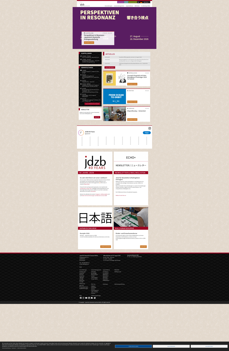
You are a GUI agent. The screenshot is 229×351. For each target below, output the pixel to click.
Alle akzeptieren (209, 346)
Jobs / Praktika (94, 291)
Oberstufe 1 (105, 277)
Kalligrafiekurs (106, 280)
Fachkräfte (93, 271)
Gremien (93, 289)
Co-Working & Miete (145, 6)
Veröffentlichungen (83, 288)
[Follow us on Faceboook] (81, 298)
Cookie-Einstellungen (96, 295)
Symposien (81, 276)
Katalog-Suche (117, 271)
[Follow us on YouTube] (86, 298)
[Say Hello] (92, 298)
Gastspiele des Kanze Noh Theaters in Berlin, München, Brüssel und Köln (90, 85)
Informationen (89, 42)
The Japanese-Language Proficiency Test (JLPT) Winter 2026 (91, 100)
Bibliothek (137, 6)
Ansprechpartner (95, 290)
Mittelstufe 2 (105, 276)
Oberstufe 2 (105, 279)
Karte (80, 267)
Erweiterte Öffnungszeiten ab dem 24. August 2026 (130, 57)
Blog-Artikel (86, 184)
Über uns (120, 2)
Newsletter (93, 191)
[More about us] (95, 298)
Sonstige (81, 281)
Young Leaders (94, 279)
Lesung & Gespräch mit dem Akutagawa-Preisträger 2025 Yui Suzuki (137, 77)
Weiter (97, 117)
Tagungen (81, 277)
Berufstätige (94, 273)
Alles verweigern (171, 346)
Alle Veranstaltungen (92, 103)
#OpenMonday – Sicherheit (136, 111)
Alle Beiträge (110, 67)
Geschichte (93, 287)
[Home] (84, 4)
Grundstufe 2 (106, 273)
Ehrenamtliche (94, 274)
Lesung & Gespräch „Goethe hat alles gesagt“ (90, 72)
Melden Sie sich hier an (121, 195)
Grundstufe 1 (106, 271)
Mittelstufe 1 (105, 274)
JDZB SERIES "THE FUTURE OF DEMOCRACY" (89, 96)
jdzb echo (81, 285)
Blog (126, 2)
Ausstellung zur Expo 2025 (86, 188)
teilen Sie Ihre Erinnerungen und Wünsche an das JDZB (94, 195)
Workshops (81, 280)
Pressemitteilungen (83, 287)
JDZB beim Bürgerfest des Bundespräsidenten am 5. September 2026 (90, 77)
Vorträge (81, 279)
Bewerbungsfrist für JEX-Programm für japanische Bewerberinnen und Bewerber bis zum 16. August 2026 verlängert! (133, 60)
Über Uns (93, 284)
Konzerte (81, 274)
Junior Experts (94, 277)
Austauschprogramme (119, 6)
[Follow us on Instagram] (83, 298)
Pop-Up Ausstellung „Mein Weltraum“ (90, 57)
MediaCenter (82, 283)
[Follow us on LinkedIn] (89, 298)
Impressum (105, 284)
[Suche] (138, 2)
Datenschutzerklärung (119, 284)
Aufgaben (93, 286)
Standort (93, 293)
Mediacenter (133, 2)
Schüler (93, 276)
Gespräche (81, 273)
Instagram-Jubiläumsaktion (101, 194)
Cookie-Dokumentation (21, 348)
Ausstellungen (82, 271)
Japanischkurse (129, 6)
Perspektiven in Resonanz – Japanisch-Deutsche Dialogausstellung (91, 61)
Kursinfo (143, 246)
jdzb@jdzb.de (86, 264)
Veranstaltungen (108, 6)
